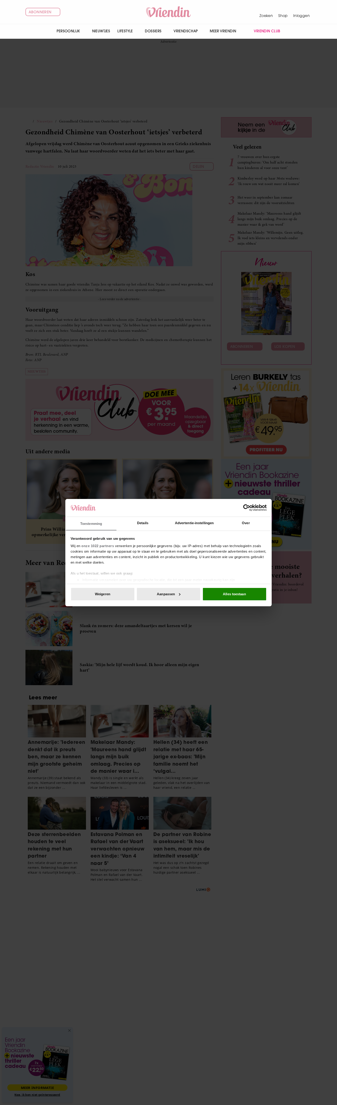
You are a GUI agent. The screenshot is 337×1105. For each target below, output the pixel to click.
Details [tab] (142, 523)
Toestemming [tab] (91, 523)
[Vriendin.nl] (168, 12)
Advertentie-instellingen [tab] (194, 523)
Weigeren (102, 594)
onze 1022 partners (97, 546)
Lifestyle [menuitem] (125, 31)
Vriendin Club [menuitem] (267, 31)
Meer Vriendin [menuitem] (223, 31)
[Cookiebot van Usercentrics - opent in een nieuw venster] (247, 507)
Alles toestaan (234, 594)
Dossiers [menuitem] (153, 31)
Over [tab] (246, 523)
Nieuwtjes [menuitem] (101, 31)
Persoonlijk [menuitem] (68, 31)
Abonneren (40, 12)
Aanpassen (166, 594)
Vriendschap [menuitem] (186, 31)
